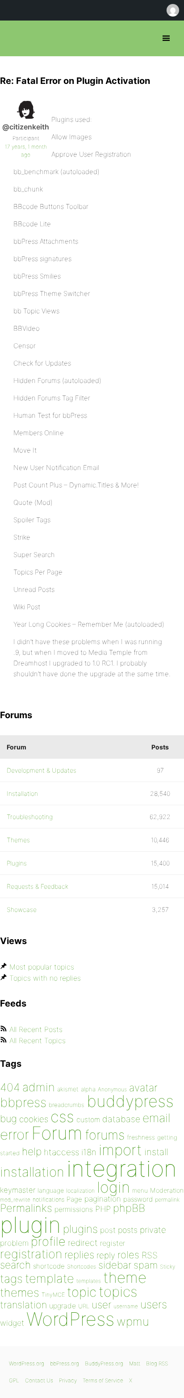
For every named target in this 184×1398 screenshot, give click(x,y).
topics (118, 1291)
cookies (33, 1119)
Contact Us (39, 1380)
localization (80, 1190)
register (112, 1243)
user (101, 1304)
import (120, 1150)
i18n (88, 1152)
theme (124, 1277)
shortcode (49, 1266)
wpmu (133, 1321)
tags (11, 1279)
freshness (141, 1137)
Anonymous (112, 1089)
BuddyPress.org (104, 1363)
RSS (150, 1255)
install (156, 1151)
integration (122, 1168)
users (153, 1304)
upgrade (62, 1305)
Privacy (68, 1380)
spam (146, 1265)
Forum (57, 1133)
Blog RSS (157, 1363)
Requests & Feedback (37, 886)
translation (23, 1305)
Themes (18, 840)
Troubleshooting (30, 816)
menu (140, 1190)
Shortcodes (81, 1266)
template (49, 1278)
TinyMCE (53, 1294)
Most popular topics (41, 966)
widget (12, 1322)
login (113, 1187)
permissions (73, 1209)
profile (48, 1241)
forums (105, 1135)
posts (128, 1230)
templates (88, 1280)
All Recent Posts (36, 1029)
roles (128, 1255)
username (125, 1306)
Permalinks (26, 1208)
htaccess (61, 1152)
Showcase (22, 909)
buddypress (130, 1101)
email (156, 1118)
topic (81, 1292)
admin (38, 1087)
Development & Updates (41, 770)
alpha (88, 1089)
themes (19, 1292)
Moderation (167, 1190)
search (15, 1265)
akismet (68, 1089)
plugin (30, 1224)
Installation (22, 793)
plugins (80, 1229)
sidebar (114, 1265)
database (121, 1119)
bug (8, 1118)
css (62, 1116)
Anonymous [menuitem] (172, 10)
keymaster (17, 1190)
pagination (102, 1198)
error (14, 1134)
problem (14, 1243)
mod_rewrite (15, 1199)
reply (105, 1255)
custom (88, 1119)
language (51, 1190)
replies (79, 1254)
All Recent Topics (37, 1040)
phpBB (129, 1208)
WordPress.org (26, 1363)
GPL (14, 1380)
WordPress (70, 1319)
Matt (134, 1363)
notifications (48, 1199)
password (138, 1199)
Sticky (167, 1266)
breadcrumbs (66, 1104)
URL (83, 1306)
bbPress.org (14, 38)
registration (31, 1254)
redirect (83, 1242)
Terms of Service (103, 1380)
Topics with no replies (45, 978)
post (108, 1230)
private (153, 1230)
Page (74, 1199)
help (32, 1151)
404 (10, 1087)
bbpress (23, 1102)
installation (32, 1172)
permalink (167, 1199)
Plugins (17, 863)
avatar (143, 1088)
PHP (103, 1209)
